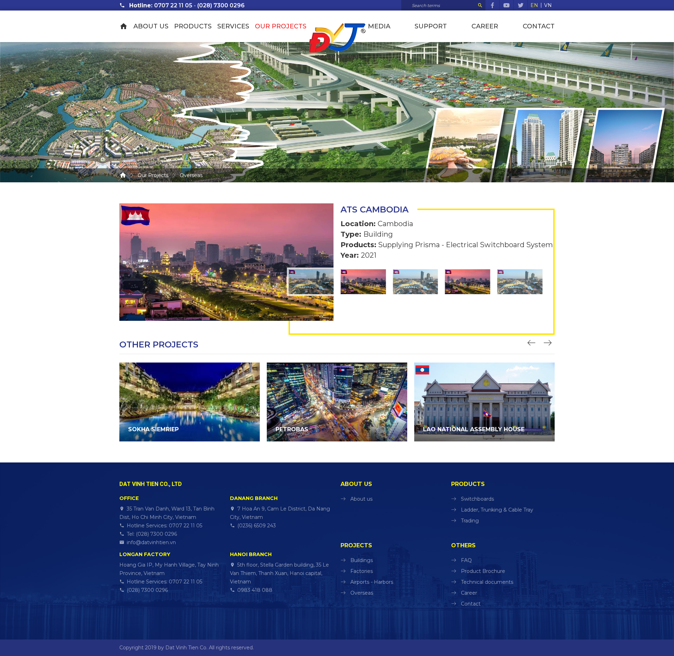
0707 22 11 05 (173, 5)
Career (484, 26)
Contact (539, 26)
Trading (470, 521)
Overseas (361, 593)
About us (150, 26)
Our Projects (280, 26)
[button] (532, 343)
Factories (361, 571)
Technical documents (487, 582)
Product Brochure (483, 571)
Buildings (361, 560)
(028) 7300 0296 (221, 5)
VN (548, 5)
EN (534, 5)
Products (193, 26)
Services (233, 26)
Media (379, 26)
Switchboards (477, 499)
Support (431, 26)
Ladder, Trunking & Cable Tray (497, 510)
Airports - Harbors (371, 582)
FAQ (466, 560)
